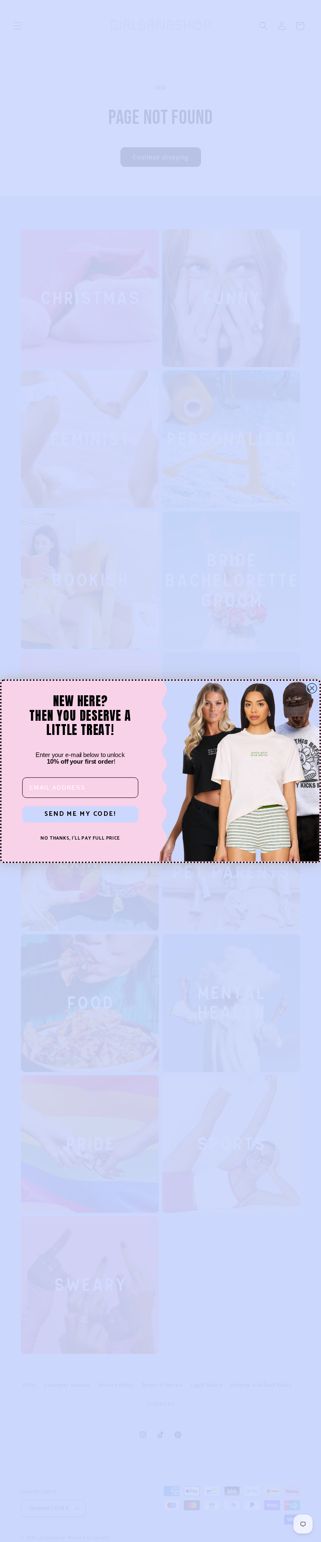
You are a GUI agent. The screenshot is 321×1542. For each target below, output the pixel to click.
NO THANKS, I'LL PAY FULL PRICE (80, 838)
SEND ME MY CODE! (80, 814)
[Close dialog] (312, 688)
